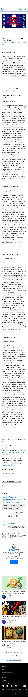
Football (13, 505)
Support (4, 680)
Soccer (21, 505)
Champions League (7, 508)
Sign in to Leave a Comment (14, 652)
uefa (17, 508)
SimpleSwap (10, 595)
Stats (3, 674)
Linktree (4, 486)
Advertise (4, 677)
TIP (15, 562)
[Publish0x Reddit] (16, 686)
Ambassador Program (7, 672)
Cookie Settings (5, 683)
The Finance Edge (11, 620)
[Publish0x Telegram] (11, 686)
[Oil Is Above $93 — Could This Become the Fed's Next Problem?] (14, 608)
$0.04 (3, 47)
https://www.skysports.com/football (12, 502)
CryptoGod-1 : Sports (16, 42)
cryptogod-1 (6, 42)
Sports (5, 505)
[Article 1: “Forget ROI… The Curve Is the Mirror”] (14, 633)
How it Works (5, 666)
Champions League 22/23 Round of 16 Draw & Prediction (14, 452)
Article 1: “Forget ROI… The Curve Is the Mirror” (14, 641)
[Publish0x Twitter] (7, 686)
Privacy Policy (25, 690)
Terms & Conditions (19, 689)
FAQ (3, 669)
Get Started (23, 9)
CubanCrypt (10, 644)
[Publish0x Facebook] (2, 686)
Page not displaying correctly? (14, 660)
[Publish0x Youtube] (25, 686)
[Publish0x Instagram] (20, 686)
